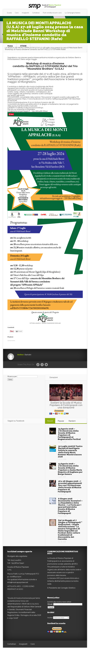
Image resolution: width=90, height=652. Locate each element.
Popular (61, 421)
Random (72, 421)
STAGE (23, 46)
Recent (50, 421)
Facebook (42, 364)
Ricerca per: (12, 376)
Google (38, 364)
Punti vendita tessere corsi (52, 13)
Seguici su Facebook (16, 421)
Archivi (50, 618)
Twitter (46, 364)
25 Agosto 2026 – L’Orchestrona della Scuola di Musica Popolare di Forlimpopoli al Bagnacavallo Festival (69, 434)
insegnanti (25, 13)
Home (10, 46)
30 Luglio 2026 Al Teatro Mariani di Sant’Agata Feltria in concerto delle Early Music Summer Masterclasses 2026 (70, 451)
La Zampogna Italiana (72, 13)
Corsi (17, 13)
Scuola (9, 13)
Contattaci (36, 13)
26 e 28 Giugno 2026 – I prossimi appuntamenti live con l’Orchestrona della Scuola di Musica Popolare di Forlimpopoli (70, 486)
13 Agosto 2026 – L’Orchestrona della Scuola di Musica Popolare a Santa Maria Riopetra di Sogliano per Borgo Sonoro (70, 469)
